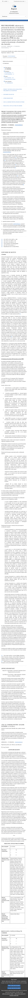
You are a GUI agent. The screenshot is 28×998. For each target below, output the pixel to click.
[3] (15, 164)
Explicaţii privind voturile (10, 79)
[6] (23, 184)
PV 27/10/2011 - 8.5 (9, 77)
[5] (17, 175)
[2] (4, 160)
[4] (15, 167)
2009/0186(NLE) (16, 224)
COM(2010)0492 (7, 152)
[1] (15, 157)
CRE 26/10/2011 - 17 (9, 74)
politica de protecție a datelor (8, 993)
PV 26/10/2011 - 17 (9, 72)
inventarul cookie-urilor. (14, 995)
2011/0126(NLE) (11, 56)
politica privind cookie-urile (19, 993)
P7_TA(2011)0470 (9, 83)
